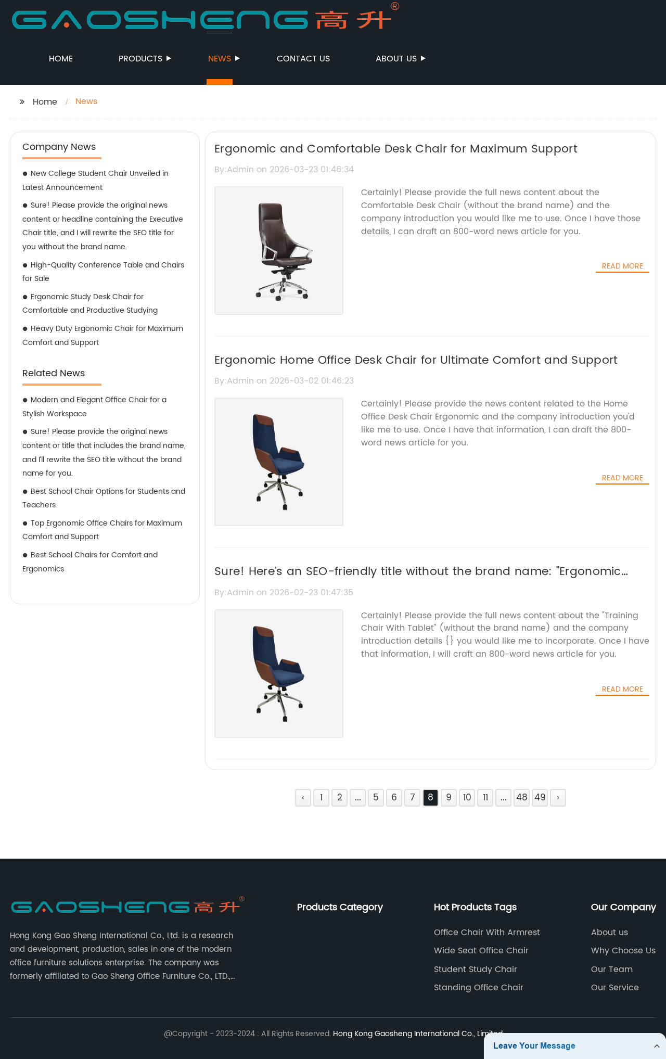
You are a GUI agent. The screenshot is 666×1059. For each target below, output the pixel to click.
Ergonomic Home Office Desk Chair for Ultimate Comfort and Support (416, 360)
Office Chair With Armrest (487, 932)
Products (140, 59)
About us (396, 59)
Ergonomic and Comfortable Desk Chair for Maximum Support (396, 149)
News (219, 59)
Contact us (303, 59)
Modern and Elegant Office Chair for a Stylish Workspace (94, 407)
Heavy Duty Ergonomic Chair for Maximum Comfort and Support (102, 336)
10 (467, 797)
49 (540, 797)
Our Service (615, 987)
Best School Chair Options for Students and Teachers (103, 499)
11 (485, 797)
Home (61, 59)
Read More (622, 266)
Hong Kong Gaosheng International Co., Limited (418, 1034)
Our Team (612, 969)
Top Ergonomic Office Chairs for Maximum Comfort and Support (102, 530)
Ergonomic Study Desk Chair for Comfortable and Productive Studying (90, 304)
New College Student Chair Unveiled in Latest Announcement (95, 181)
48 (522, 797)
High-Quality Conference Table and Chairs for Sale (103, 272)
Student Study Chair (475, 969)
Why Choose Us (623, 951)
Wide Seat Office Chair (481, 951)
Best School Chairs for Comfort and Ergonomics (90, 562)
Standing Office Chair (478, 987)
